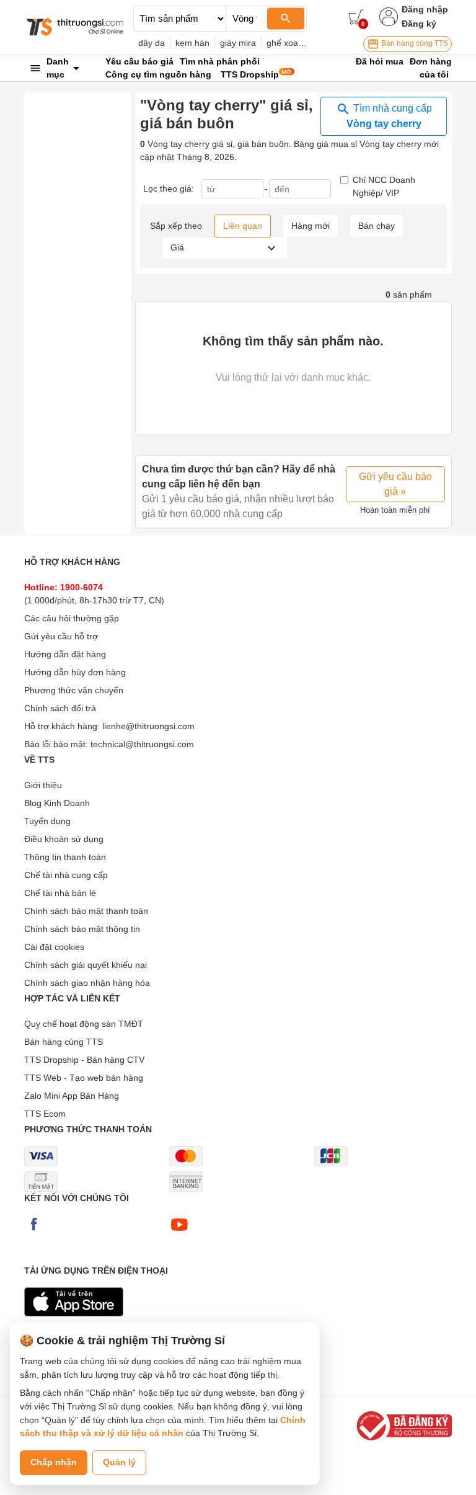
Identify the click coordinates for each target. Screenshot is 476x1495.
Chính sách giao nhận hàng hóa (87, 983)
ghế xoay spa (293, 43)
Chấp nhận (53, 1462)
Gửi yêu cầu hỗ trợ (61, 636)
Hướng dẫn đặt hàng (65, 654)
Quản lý (119, 1462)
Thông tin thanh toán (65, 857)
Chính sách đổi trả (60, 708)
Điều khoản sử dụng (64, 839)
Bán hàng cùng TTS (413, 43)
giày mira (238, 43)
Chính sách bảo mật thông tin (82, 929)
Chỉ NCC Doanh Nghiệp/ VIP (384, 186)
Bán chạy (376, 226)
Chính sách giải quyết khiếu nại (85, 965)
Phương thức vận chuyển (73, 690)
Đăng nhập (425, 9)
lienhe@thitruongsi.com (148, 726)
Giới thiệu (43, 785)
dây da (151, 43)
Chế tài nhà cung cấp (66, 875)
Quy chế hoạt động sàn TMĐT (83, 1024)
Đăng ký (419, 24)
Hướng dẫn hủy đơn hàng (75, 672)
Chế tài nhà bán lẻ (60, 893)
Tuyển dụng (47, 821)
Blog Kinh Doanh (57, 803)
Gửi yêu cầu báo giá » (395, 484)
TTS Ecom (45, 1114)
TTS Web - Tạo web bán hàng (83, 1078)
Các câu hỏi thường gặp (71, 618)
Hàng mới (310, 226)
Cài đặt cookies (54, 947)
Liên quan (242, 226)
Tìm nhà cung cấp (389, 116)
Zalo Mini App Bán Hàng (71, 1096)
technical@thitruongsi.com (142, 744)
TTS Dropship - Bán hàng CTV (84, 1060)
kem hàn (192, 43)
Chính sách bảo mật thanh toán (86, 911)
